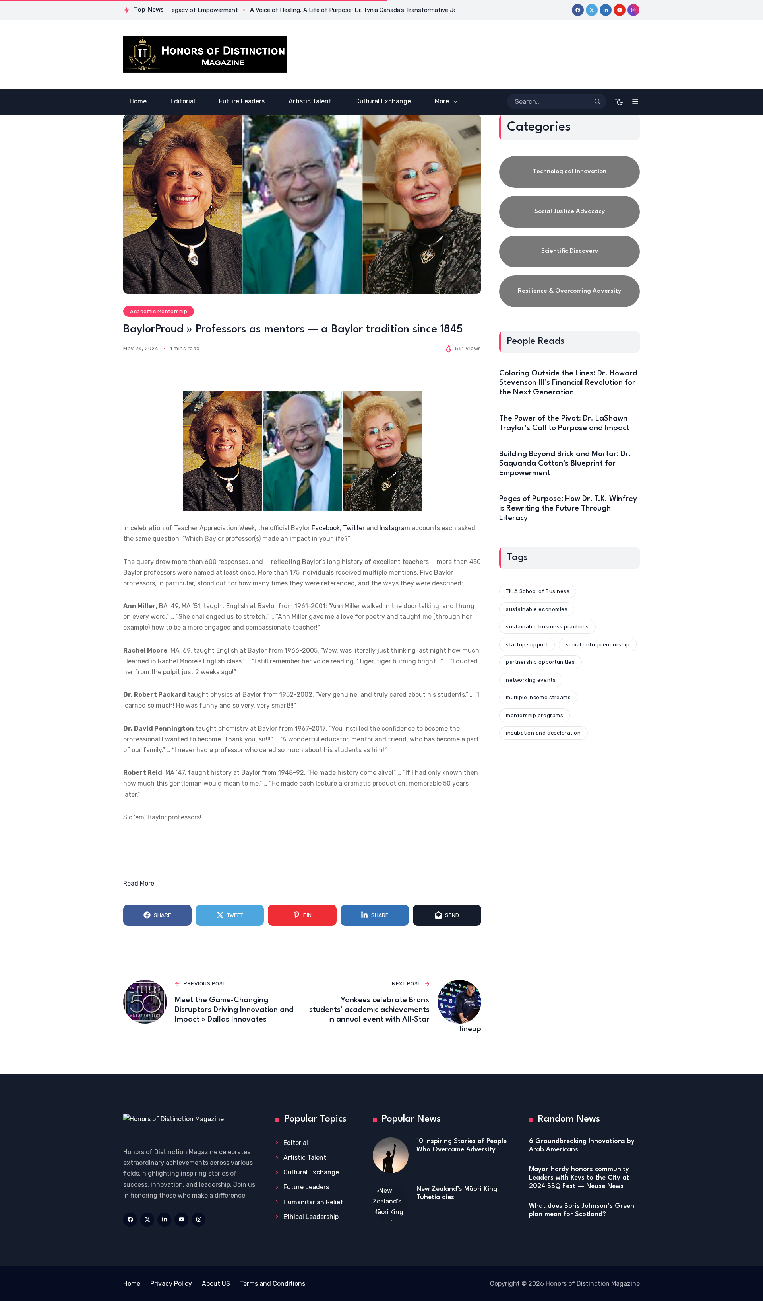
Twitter (354, 528)
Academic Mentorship (158, 311)
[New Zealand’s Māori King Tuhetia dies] (391, 1203)
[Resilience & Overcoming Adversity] (569, 291)
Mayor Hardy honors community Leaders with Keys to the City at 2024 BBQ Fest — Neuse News (579, 1177)
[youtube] (620, 10)
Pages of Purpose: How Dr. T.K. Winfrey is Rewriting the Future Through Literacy (568, 508)
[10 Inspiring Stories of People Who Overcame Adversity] (391, 1155)
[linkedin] (606, 10)
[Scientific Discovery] (569, 251)
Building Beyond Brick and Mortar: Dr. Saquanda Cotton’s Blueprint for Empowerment (565, 463)
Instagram (395, 528)
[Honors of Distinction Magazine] (205, 54)
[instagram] (633, 10)
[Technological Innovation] (569, 172)
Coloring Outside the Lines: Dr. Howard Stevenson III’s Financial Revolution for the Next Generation (568, 382)
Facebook (326, 528)
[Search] (597, 101)
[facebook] (578, 10)
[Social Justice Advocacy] (569, 212)
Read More (138, 883)
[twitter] (592, 10)
